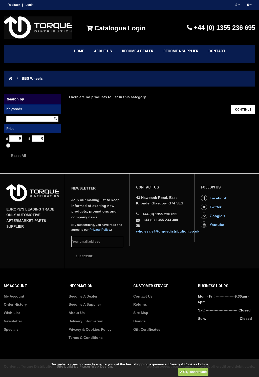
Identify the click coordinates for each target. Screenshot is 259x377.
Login (29, 5)
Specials (11, 329)
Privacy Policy (100, 229)
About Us (77, 313)
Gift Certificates (146, 329)
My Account (14, 296)
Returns (140, 304)
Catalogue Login (119, 28)
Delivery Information (86, 321)
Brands (139, 321)
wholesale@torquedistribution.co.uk (167, 231)
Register (14, 5)
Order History (15, 304)
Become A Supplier (85, 304)
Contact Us (143, 296)
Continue (243, 109)
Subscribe (84, 256)
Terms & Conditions (86, 338)
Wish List (12, 313)
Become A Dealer (83, 296)
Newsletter (13, 321)
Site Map (140, 313)
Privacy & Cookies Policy (90, 329)
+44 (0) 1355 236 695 (223, 27)
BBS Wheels (32, 78)
